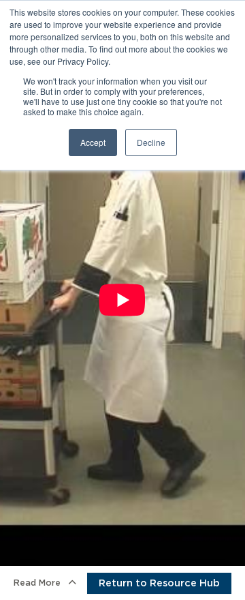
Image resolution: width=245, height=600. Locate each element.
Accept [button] (92, 142)
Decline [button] (151, 142)
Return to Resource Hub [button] (159, 583)
